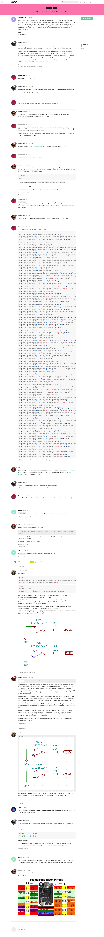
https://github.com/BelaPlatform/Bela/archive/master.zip (33, 487)
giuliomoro (22, 202)
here (38, 93)
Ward (22, 681)
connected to (39, 146)
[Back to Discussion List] (2, 2)
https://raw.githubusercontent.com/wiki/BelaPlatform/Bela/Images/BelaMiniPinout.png (43, 825)
